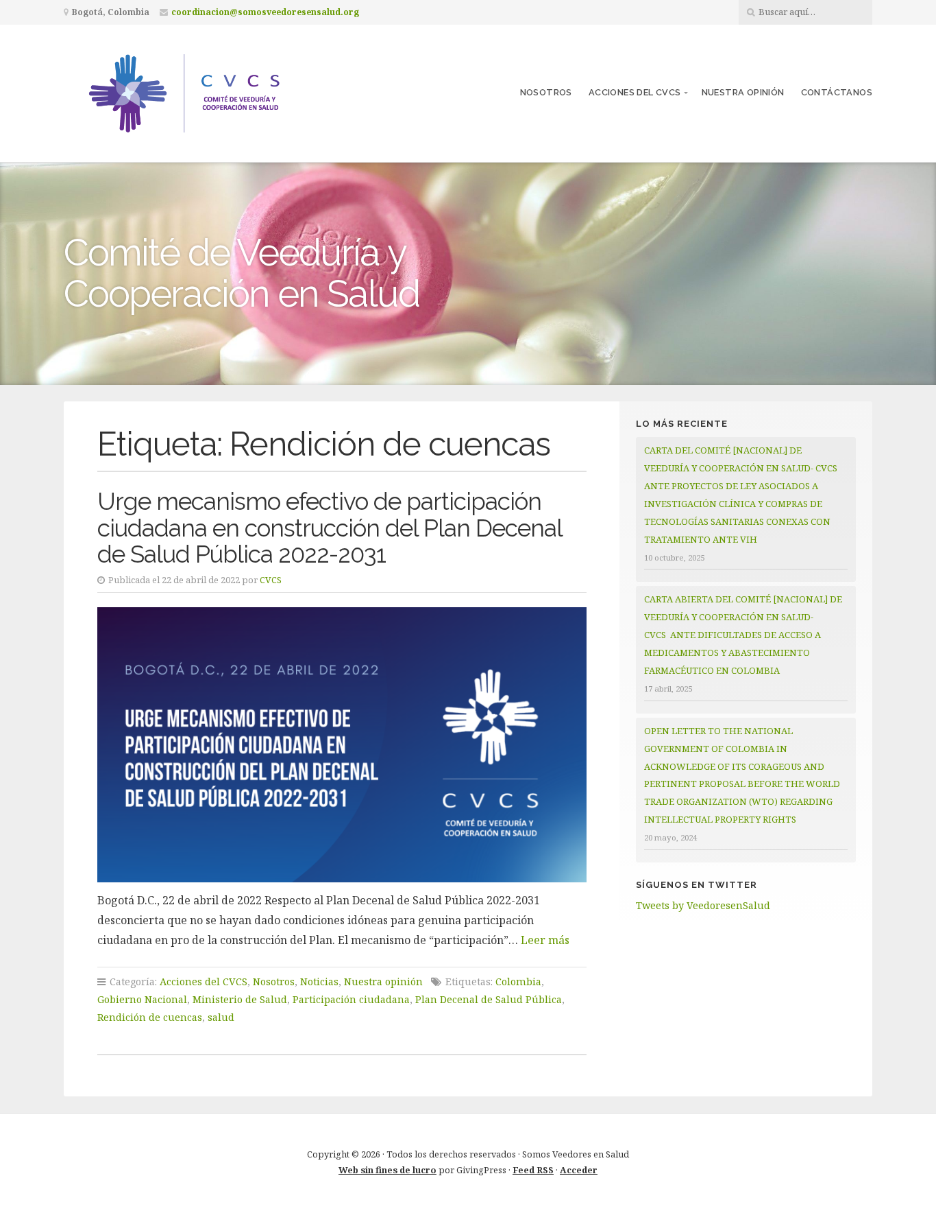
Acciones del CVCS (635, 92)
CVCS (271, 580)
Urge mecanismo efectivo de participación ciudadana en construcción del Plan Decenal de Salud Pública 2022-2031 (329, 527)
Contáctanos (836, 92)
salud (221, 1017)
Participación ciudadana (351, 999)
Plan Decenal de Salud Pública (488, 999)
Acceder (579, 1170)
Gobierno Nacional (142, 999)
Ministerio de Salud (240, 999)
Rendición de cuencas (149, 1017)
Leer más (545, 940)
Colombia (518, 981)
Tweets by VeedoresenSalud (703, 905)
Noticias (319, 981)
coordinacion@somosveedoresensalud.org (265, 12)
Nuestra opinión (743, 92)
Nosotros (546, 92)
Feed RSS (533, 1170)
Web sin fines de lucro (387, 1170)
